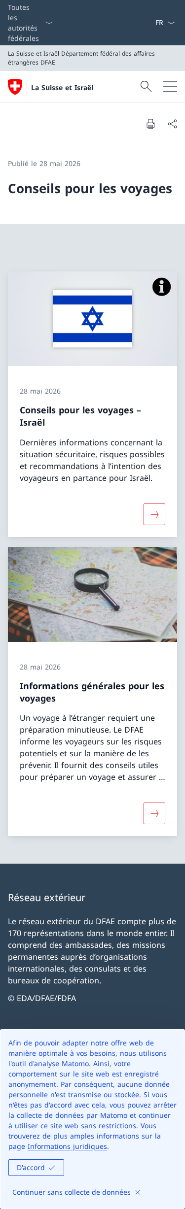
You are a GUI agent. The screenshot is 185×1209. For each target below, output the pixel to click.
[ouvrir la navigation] (170, 87)
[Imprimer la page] (150, 123)
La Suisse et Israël (62, 87)
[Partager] (172, 123)
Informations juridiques (67, 1146)
